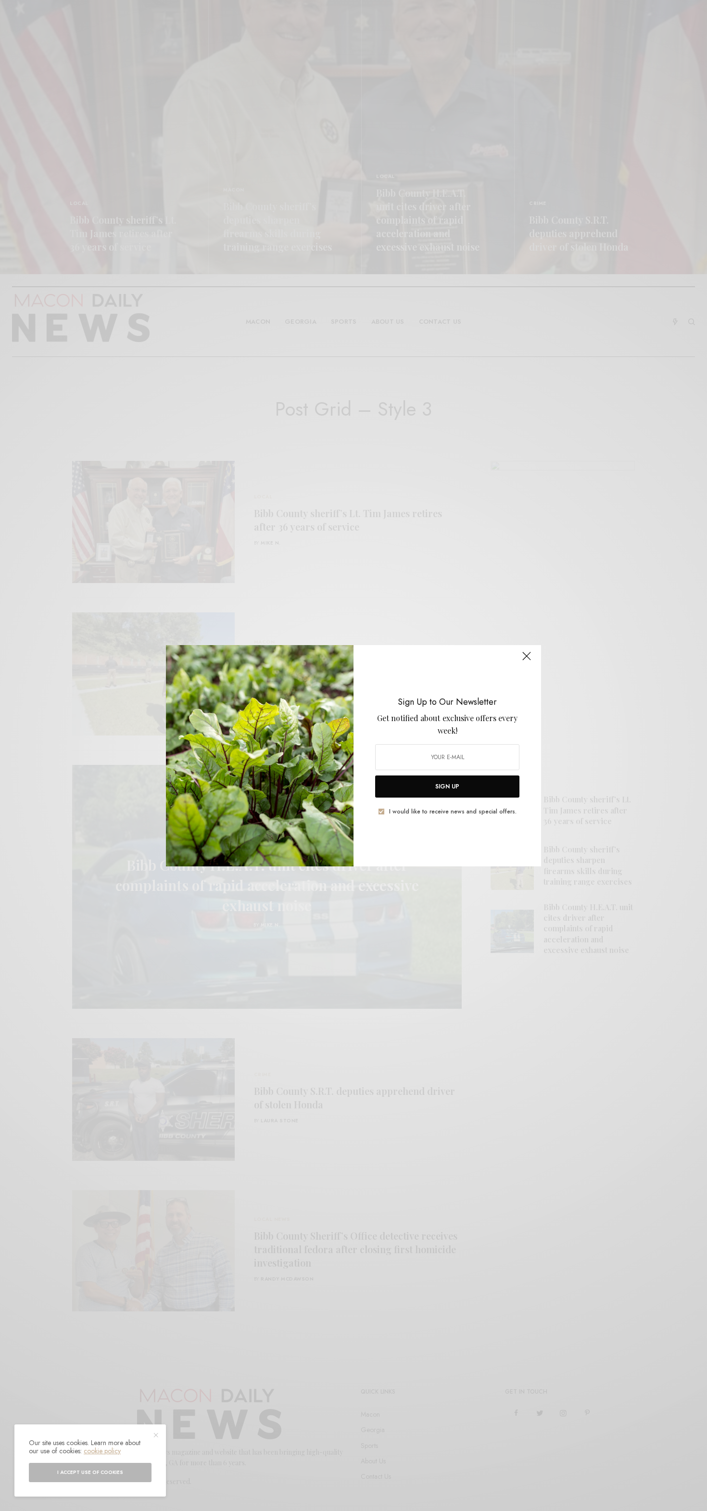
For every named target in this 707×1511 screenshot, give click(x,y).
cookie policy (102, 1451)
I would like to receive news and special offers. (453, 811)
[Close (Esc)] (526, 660)
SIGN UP (447, 786)
